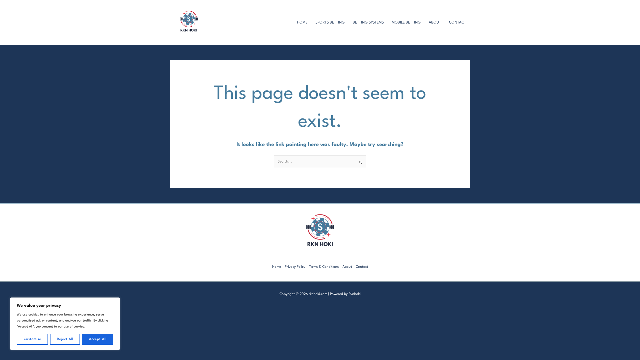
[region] (65, 324)
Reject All (65, 339)
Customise (32, 339)
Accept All (97, 339)
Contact (457, 22)
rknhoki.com (318, 294)
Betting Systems (368, 22)
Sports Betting (330, 22)
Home (302, 22)
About (435, 22)
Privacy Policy (295, 266)
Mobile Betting (406, 22)
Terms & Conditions (324, 266)
